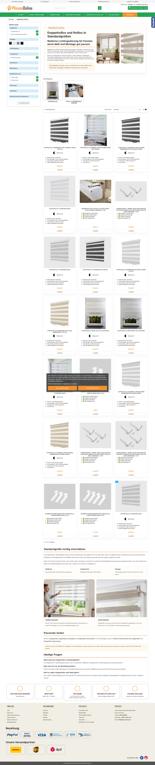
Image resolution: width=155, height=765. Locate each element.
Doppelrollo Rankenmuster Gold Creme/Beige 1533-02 (60, 331)
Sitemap (45, 717)
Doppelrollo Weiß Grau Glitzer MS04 (131, 331)
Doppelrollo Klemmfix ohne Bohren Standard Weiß (60, 392)
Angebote (129, 15)
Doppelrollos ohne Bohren (86, 638)
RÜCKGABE (77, 694)
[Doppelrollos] (53, 90)
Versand (45, 710)
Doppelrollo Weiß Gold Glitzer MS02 (95, 331)
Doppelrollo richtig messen (52, 641)
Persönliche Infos (83, 710)
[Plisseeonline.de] (20, 8)
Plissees (20, 15)
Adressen (81, 717)
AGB (8, 710)
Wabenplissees (55, 15)
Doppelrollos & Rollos (94, 15)
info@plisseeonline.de (124, 720)
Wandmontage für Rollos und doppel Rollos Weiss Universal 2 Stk (95, 209)
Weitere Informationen (55, 383)
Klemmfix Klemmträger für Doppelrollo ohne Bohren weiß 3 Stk (59, 514)
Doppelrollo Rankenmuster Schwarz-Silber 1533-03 (60, 148)
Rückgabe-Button (11, 722)
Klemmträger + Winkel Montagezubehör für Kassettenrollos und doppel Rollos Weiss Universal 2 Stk (131, 210)
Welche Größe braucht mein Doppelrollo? (127, 638)
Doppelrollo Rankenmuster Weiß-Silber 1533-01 (131, 270)
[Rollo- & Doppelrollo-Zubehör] (74, 90)
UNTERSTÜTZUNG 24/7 (106, 694)
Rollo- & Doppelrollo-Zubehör (74, 102)
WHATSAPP (48, 694)
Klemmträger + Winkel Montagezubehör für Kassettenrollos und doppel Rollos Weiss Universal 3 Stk (95, 454)
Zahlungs (45, 713)
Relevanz (127, 109)
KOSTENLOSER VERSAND (20, 694)
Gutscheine (82, 720)
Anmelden (130, 4)
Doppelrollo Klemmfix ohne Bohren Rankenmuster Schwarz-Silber (131, 148)
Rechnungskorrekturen (85, 715)
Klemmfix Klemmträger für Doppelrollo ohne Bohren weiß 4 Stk (95, 514)
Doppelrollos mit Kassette (67, 638)
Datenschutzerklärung (13, 715)
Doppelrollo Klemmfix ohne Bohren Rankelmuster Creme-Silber (60, 453)
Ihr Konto (83, 706)
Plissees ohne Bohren (36, 15)
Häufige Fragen (47, 720)
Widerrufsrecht (11, 717)
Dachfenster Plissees (73, 15)
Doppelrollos (52, 101)
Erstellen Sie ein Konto (142, 4)
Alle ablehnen (62, 388)
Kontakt (45, 715)
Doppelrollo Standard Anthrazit (95, 270)
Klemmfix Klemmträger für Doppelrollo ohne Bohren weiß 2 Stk (95, 392)
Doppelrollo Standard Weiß (59, 208)
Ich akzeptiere (92, 388)
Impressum (10, 713)
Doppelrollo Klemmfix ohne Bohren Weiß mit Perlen (95, 148)
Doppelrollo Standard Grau (59, 270)
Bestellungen (82, 713)
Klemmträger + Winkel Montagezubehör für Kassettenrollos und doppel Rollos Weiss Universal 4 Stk (131, 454)
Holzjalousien (114, 15)
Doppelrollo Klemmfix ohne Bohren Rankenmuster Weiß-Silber (131, 392)
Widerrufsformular (12, 720)
